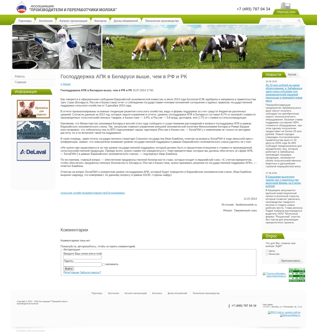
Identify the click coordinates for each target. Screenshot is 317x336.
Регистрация (71, 272)
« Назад (66, 84)
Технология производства (206, 293)
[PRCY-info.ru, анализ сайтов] (284, 312)
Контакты (157, 293)
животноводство (96, 192)
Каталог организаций (136, 293)
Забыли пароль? (90, 272)
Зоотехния (113, 293)
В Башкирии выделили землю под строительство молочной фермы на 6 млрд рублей (283, 181)
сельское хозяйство (73, 192)
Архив (292, 74)
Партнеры (97, 293)
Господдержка (116, 192)
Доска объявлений (177, 293)
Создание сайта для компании (31, 330)
